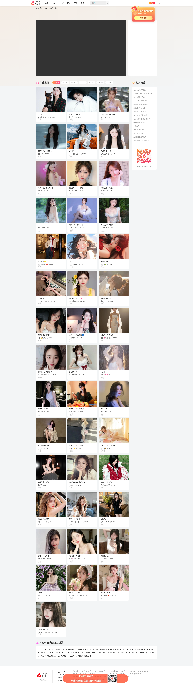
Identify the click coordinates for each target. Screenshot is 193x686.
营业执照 (75, 671)
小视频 (54, 3)
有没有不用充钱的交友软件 (141, 119)
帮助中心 (61, 680)
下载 (75, 3)
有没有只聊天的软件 (139, 133)
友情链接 (61, 675)
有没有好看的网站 (139, 130)
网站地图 (61, 677)
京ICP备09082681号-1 (100, 671)
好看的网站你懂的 (139, 108)
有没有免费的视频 (139, 122)
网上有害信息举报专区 (135, 674)
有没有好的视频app (139, 111)
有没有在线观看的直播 (140, 104)
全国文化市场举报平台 (100, 676)
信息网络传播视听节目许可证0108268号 (84, 674)
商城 (68, 3)
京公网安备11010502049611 (118, 674)
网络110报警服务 (77, 676)
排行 (62, 3)
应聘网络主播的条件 (139, 137)
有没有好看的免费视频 (140, 115)
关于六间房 (61, 672)
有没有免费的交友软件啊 (141, 140)
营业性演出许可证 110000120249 (138, 671)
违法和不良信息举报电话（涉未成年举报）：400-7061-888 (88, 679)
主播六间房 (137, 126)
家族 (82, 3)
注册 (159, 3)
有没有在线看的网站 (139, 90)
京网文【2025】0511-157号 (117, 671)
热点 (41, 8)
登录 (152, 3)
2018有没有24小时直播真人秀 (142, 93)
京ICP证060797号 (86, 671)
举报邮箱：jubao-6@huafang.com (119, 676)
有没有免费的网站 (139, 97)
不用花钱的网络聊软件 (140, 101)
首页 (46, 3)
